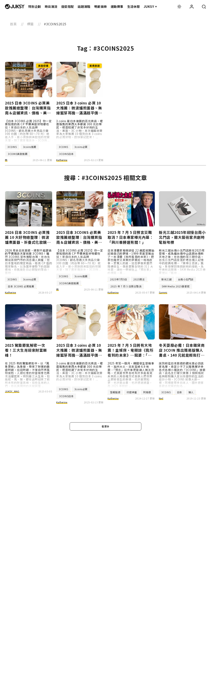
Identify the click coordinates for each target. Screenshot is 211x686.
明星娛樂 (100, 6)
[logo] (15, 6)
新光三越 (166, 279)
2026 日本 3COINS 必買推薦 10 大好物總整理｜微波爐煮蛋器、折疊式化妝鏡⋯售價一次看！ (28, 237)
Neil (161, 398)
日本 (179, 392)
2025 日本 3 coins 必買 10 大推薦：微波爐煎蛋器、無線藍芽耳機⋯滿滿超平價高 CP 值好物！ (79, 108)
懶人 (190, 392)
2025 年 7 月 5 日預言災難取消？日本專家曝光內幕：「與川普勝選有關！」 (130, 237)
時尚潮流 (51, 6)
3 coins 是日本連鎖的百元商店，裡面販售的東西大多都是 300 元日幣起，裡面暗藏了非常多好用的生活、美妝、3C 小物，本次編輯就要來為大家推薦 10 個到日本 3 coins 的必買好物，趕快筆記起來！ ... (79, 129)
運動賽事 (117, 6)
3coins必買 (81, 147)
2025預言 (139, 279)
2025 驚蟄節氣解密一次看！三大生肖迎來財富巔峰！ (26, 350)
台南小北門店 (185, 279)
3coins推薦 (29, 147)
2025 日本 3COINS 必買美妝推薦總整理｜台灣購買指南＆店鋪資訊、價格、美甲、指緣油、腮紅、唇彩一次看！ (28, 108)
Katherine (61, 160)
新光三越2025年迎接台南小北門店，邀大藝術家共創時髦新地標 (182, 237)
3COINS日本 (66, 154)
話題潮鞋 (84, 6)
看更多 (105, 426)
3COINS (12, 147)
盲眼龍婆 (115, 392)
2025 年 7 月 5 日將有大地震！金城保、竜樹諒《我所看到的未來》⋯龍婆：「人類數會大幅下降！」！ (130, 350)
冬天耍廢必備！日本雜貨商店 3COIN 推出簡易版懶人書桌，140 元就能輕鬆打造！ (182, 350)
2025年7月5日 (118, 279)
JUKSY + (150, 6)
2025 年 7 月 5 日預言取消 (125, 286)
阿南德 (147, 392)
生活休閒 (133, 6)
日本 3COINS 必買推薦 (21, 286)
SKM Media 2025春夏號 (176, 286)
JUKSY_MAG (12, 391)
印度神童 (132, 392)
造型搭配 (67, 6)
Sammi (163, 292)
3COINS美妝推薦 (17, 154)
